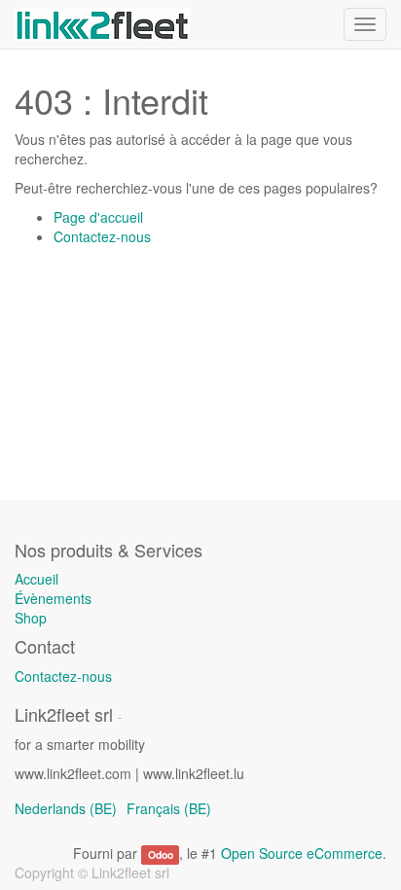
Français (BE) (169, 808)
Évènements (53, 598)
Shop (31, 617)
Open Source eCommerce (302, 853)
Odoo (160, 854)
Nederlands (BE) (66, 808)
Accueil (36, 578)
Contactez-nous (102, 236)
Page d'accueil (98, 217)
